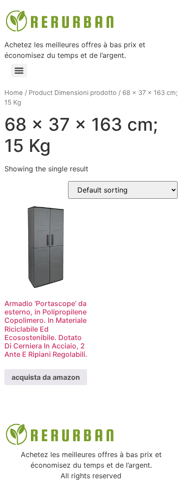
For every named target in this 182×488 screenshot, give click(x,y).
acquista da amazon (45, 377)
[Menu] (19, 70)
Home (13, 93)
